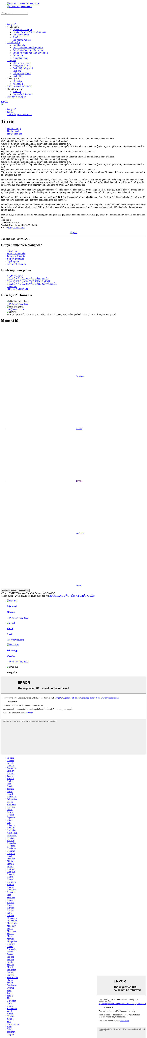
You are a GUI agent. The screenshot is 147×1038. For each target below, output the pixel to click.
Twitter (79, 481)
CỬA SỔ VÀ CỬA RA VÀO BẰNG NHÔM (28, 278)
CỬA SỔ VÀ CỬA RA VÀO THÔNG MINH (28, 281)
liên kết (79, 428)
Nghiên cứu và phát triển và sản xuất (29, 32)
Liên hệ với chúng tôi (16, 96)
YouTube (80, 533)
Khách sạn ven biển (22, 63)
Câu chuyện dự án (21, 34)
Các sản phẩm (13, 42)
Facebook (80, 376)
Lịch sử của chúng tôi (22, 29)
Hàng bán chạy (19, 45)
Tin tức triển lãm (14, 133)
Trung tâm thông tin (16, 256)
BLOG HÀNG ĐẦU (59, 596)
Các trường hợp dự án (23, 94)
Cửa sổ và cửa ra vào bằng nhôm (28, 47)
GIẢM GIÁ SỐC (15, 276)
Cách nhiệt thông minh (23, 68)
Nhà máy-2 (18, 84)
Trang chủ (11, 24)
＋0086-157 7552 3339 (28, 3)
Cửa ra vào (18, 55)
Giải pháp (11, 60)
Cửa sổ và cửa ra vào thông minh (28, 50)
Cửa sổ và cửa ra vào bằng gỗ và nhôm (30, 53)
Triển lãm (17, 91)
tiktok (78, 585)
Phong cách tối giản (22, 65)
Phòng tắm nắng (20, 58)
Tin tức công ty (14, 128)
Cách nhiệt (17, 76)
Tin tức (16, 37)
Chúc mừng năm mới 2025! (19, 114)
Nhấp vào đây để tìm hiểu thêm (15, 590)
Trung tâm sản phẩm (16, 253)
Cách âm (17, 71)
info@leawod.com (23, 6)
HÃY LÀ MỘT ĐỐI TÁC (19, 86)
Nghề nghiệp (13, 261)
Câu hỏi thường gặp (22, 40)
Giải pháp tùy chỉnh (22, 73)
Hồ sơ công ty (13, 251)
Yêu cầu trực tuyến (15, 259)
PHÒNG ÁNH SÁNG (17, 289)
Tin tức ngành (13, 131)
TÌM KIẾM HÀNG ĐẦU (83, 596)
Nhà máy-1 (18, 81)
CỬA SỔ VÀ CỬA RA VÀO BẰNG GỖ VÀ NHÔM (32, 284)
